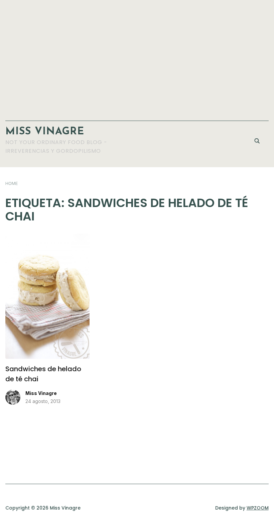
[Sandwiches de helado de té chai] (47, 237)
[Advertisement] (137, 57)
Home (11, 183)
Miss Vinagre (44, 132)
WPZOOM (258, 508)
